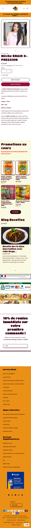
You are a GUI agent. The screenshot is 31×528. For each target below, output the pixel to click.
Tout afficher (15, 212)
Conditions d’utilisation (11, 520)
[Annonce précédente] (2, 2)
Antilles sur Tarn (10, 516)
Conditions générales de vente (9, 522)
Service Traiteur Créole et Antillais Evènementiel (14, 414)
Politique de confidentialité (23, 517)
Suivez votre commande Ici (9, 373)
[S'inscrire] (26, 346)
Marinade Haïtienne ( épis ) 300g (23, 201)
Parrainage (5, 397)
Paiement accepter (7, 457)
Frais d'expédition (9, 65)
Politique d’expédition (21, 520)
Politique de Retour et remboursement (11, 467)
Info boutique (6, 387)
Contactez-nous (6, 404)
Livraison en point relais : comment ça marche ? (14, 384)
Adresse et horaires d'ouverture (10, 394)
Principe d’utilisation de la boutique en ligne (13, 380)
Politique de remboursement (12, 517)
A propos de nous (7, 377)
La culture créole (7, 421)
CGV (4, 460)
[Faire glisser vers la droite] (18, 50)
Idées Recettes (6, 424)
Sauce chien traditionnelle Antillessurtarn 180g (6, 203)
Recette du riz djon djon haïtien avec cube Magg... (13, 249)
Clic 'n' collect (6, 401)
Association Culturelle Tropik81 (10, 417)
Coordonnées (26, 522)
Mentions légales (19, 522)
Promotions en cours (7, 431)
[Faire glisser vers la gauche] (12, 50)
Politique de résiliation (16, 524)
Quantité (3, 68)
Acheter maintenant (16, 84)
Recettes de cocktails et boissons (10, 428)
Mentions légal (6, 463)
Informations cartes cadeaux (9, 446)
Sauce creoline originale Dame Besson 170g (6, 178)
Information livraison (8, 450)
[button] (3, 8)
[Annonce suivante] (28, 2)
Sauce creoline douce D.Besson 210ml (21, 178)
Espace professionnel (7, 390)
